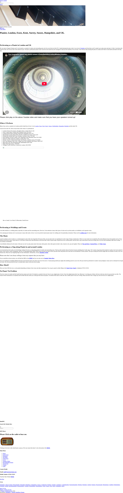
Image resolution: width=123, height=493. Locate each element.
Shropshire (22, 484)
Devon (7, 484)
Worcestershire (16, 484)
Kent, (43, 126)
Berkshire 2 (28, 484)
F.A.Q (4, 460)
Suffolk (6, 486)
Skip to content (3, 0)
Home (4, 453)
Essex (40, 126)
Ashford (89, 484)
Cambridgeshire (65, 484)
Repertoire (5, 456)
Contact (4, 465)
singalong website (44, 252)
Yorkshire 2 (2, 484)
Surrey (46, 126)
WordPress (8, 492)
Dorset (10, 484)
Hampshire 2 (34, 484)
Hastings (94, 484)
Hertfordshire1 (39, 486)
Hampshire (61, 126)
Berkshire (66, 126)
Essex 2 (39, 484)
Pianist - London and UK (7, 491)
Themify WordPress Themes (18, 492)
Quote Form (5, 458)
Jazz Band (5, 457)
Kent (51, 486)
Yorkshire (82, 48)
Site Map (2, 479)
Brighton (80, 484)
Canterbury (58, 484)
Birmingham (105, 484)
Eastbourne (44, 484)
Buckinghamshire (73, 484)
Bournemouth (99, 484)
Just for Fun (5, 463)
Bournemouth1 (20, 486)
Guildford (111, 484)
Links (4, 466)
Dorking (49, 484)
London (37, 126)
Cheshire (54, 484)
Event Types (5, 454)
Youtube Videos (6, 461)
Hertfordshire (55, 126)
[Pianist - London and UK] (42, 25)
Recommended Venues (8, 462)
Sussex (50, 126)
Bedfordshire (117, 484)
